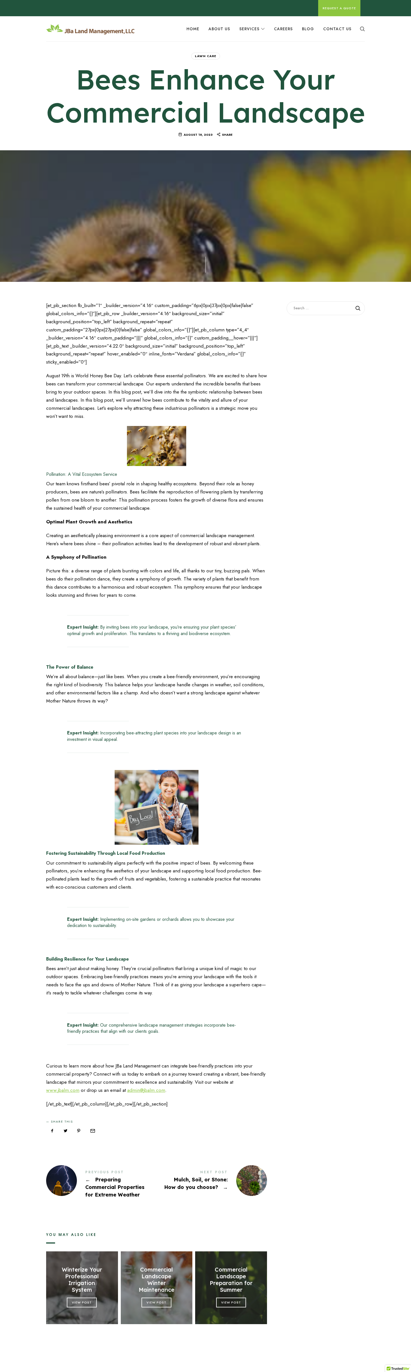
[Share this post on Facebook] (52, 1131)
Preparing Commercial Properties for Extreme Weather (101, 1184)
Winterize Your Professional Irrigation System (82, 1279)
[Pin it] (79, 1131)
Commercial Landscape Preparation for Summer (231, 1279)
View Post (82, 1302)
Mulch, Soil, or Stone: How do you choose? (212, 1180)
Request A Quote (339, 8)
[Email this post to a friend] (92, 1131)
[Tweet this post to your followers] (66, 1131)
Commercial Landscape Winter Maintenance (156, 1279)
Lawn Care (205, 56)
